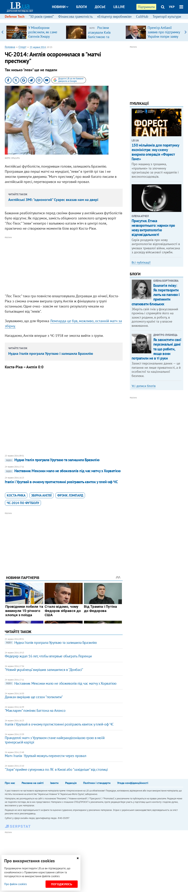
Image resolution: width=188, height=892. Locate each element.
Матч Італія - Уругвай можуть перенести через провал (45, 755)
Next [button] (185, 32)
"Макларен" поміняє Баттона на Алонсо (35, 710)
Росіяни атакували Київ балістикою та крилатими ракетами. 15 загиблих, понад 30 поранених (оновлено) (104, 38)
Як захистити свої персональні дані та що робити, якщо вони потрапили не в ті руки (156, 349)
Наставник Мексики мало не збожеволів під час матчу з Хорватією (63, 470)
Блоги (81, 7)
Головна (10, 47)
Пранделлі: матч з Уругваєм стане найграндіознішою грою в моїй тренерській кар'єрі (55, 740)
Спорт (22, 47)
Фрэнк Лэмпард (70, 495)
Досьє (100, 7)
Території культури (167, 16)
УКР (172, 7)
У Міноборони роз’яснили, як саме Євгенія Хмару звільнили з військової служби (42, 36)
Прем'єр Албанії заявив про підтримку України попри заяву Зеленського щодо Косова (164, 36)
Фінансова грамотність (75, 16)
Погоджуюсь (61, 884)
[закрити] (78, 858)
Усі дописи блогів (144, 386)
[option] (34, 32)
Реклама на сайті (33, 783)
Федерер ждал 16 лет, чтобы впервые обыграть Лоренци (48, 656)
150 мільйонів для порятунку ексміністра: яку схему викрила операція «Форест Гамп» (155, 152)
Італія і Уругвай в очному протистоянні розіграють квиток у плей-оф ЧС (61, 481)
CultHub (142, 16)
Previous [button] (2, 32)
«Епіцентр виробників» (114, 16)
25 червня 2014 (38, 47)
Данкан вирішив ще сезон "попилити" (34, 697)
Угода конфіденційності (132, 783)
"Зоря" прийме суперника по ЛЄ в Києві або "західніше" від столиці (56, 769)
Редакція (71, 783)
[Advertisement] (64, 265)
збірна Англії (41, 495)
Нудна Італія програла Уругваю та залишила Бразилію (53, 459)
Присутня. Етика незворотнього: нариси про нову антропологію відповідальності (153, 227)
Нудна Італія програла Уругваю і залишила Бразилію (50, 353)
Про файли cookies (15, 884)
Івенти (54, 783)
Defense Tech (14, 16)
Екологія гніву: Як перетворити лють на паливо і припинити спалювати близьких (156, 294)
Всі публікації (141, 262)
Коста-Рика (16, 495)
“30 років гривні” (41, 16)
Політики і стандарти (97, 783)
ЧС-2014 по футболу (23, 503)
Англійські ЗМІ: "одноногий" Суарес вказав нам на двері (53, 199)
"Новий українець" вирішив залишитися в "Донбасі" (44, 669)
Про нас (10, 783)
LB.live (119, 7)
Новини (59, 7)
